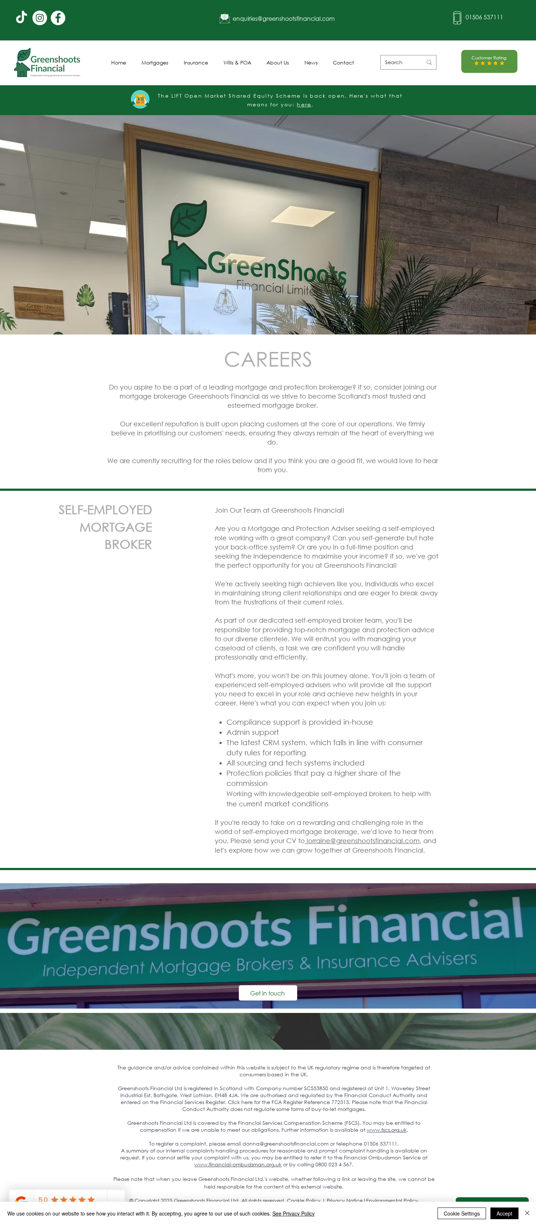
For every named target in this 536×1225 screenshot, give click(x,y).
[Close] (527, 1213)
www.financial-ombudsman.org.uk (237, 1164)
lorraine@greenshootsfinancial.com (362, 841)
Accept (504, 1213)
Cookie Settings (462, 1213)
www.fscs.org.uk (387, 1129)
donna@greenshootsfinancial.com (285, 1143)
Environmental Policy (392, 1200)
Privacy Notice (345, 1200)
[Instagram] (39, 18)
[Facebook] (58, 18)
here (304, 104)
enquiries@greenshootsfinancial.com (284, 18)
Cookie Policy (304, 1200)
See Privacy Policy (293, 1213)
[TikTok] (21, 18)
